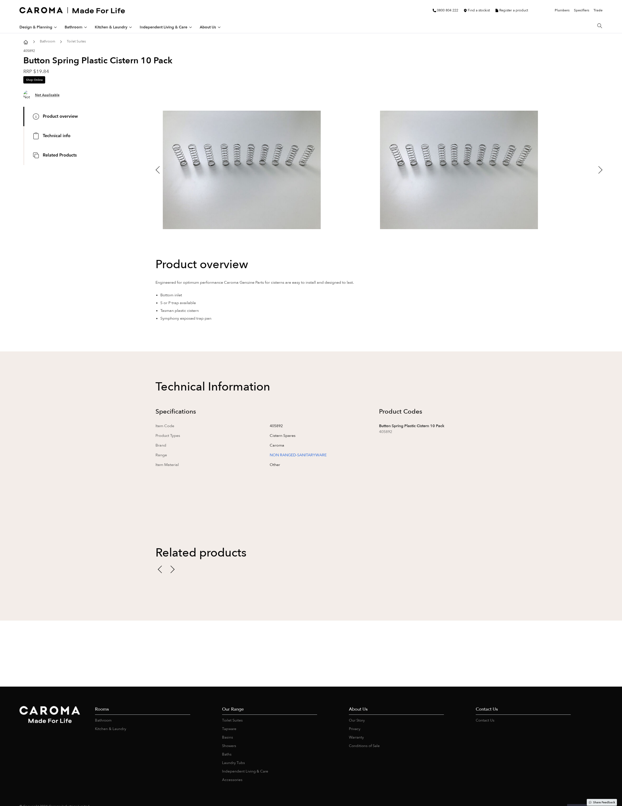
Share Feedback (604, 802)
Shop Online (34, 80)
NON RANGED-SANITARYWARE (298, 455)
